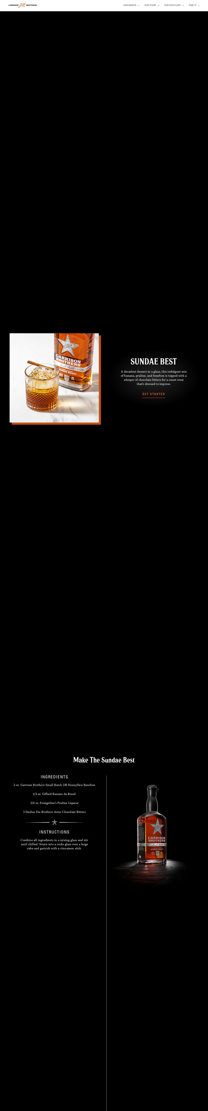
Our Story (150, 5)
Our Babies (129, 5)
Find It (192, 5)
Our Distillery (172, 5)
